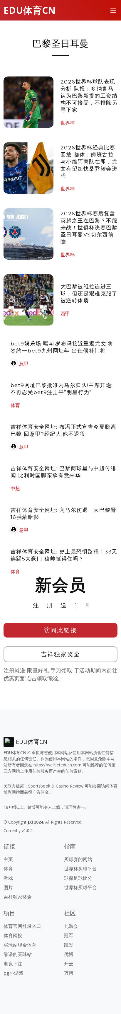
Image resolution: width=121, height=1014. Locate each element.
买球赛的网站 (78, 859)
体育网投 (13, 935)
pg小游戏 (13, 973)
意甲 (23, 363)
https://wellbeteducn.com (57, 765)
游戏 (8, 878)
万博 (68, 973)
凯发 (68, 945)
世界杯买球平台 (80, 868)
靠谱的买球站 (18, 954)
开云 (68, 963)
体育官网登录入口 (22, 926)
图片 (8, 887)
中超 (15, 488)
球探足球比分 (78, 878)
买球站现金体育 (20, 945)
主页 (8, 859)
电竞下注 (13, 963)
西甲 (65, 313)
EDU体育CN (30, 10)
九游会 (71, 926)
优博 (68, 954)
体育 (15, 405)
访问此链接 (60, 630)
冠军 (68, 935)
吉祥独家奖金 (60, 654)
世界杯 (67, 123)
